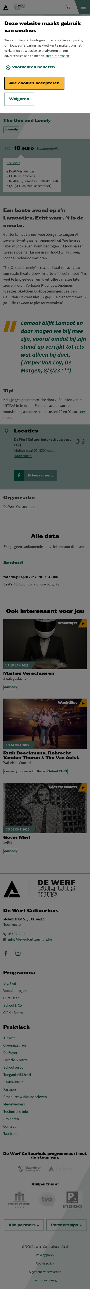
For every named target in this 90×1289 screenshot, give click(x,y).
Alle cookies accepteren (34, 83)
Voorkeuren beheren (33, 67)
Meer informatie (57, 56)
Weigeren (19, 99)
